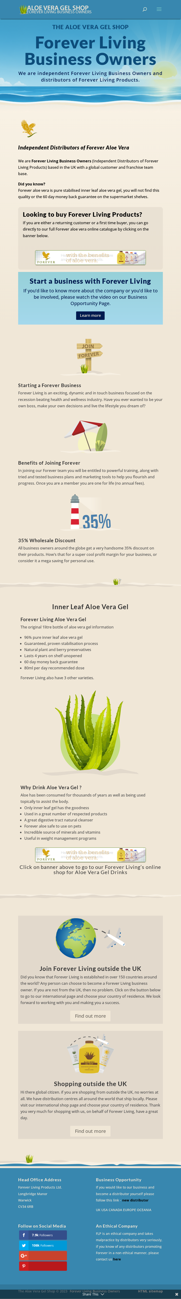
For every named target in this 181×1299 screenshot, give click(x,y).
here (117, 1259)
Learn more (90, 315)
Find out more (90, 1016)
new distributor (135, 1200)
